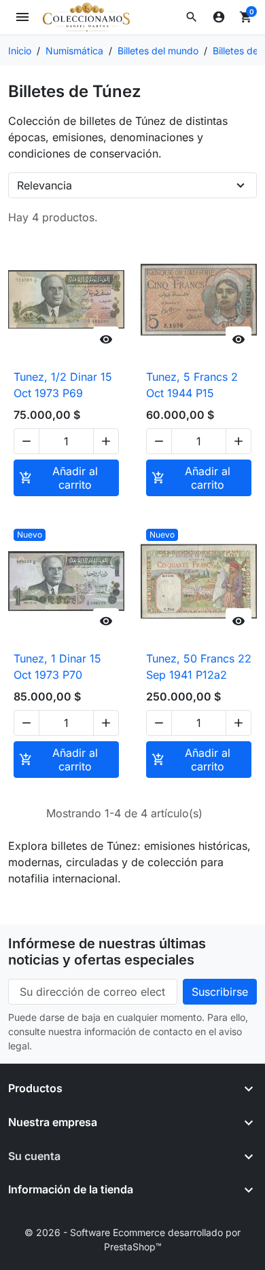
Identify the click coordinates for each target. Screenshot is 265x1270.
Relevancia (44, 185)
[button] (191, 17)
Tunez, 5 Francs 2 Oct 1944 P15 (192, 385)
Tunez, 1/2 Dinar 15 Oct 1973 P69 (63, 385)
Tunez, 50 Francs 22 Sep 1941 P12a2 (198, 666)
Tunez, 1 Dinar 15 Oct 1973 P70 (57, 666)
